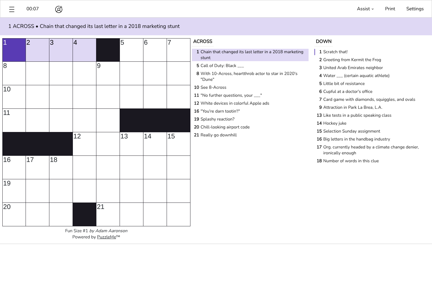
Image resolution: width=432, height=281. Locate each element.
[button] (12, 9)
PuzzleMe (106, 237)
